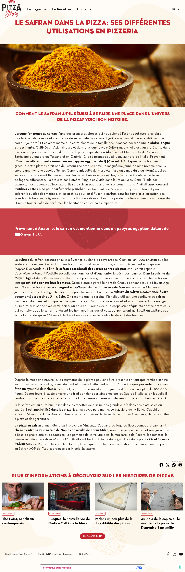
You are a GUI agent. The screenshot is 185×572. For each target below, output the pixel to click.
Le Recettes (61, 9)
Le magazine (36, 9)
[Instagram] (174, 554)
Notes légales (85, 554)
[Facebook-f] (168, 554)
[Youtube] (181, 554)
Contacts (84, 9)
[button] (161, 464)
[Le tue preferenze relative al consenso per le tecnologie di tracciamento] (180, 567)
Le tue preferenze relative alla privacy (105, 567)
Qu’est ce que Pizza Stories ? (18, 554)
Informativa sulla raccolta (56, 567)
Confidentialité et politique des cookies (55, 554)
